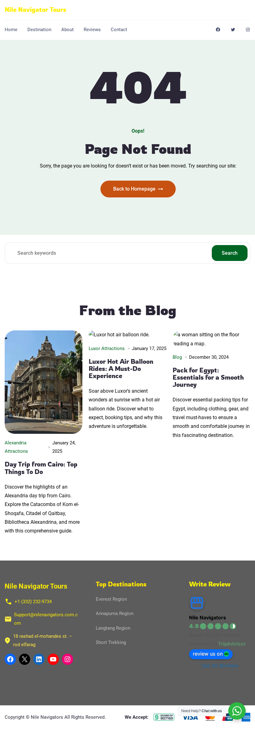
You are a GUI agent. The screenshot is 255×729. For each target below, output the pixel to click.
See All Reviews (219, 665)
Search (230, 253)
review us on (208, 654)
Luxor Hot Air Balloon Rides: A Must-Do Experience (121, 369)
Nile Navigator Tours (35, 9)
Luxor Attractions (107, 348)
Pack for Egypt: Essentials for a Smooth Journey (208, 377)
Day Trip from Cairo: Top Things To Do (41, 468)
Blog (177, 357)
